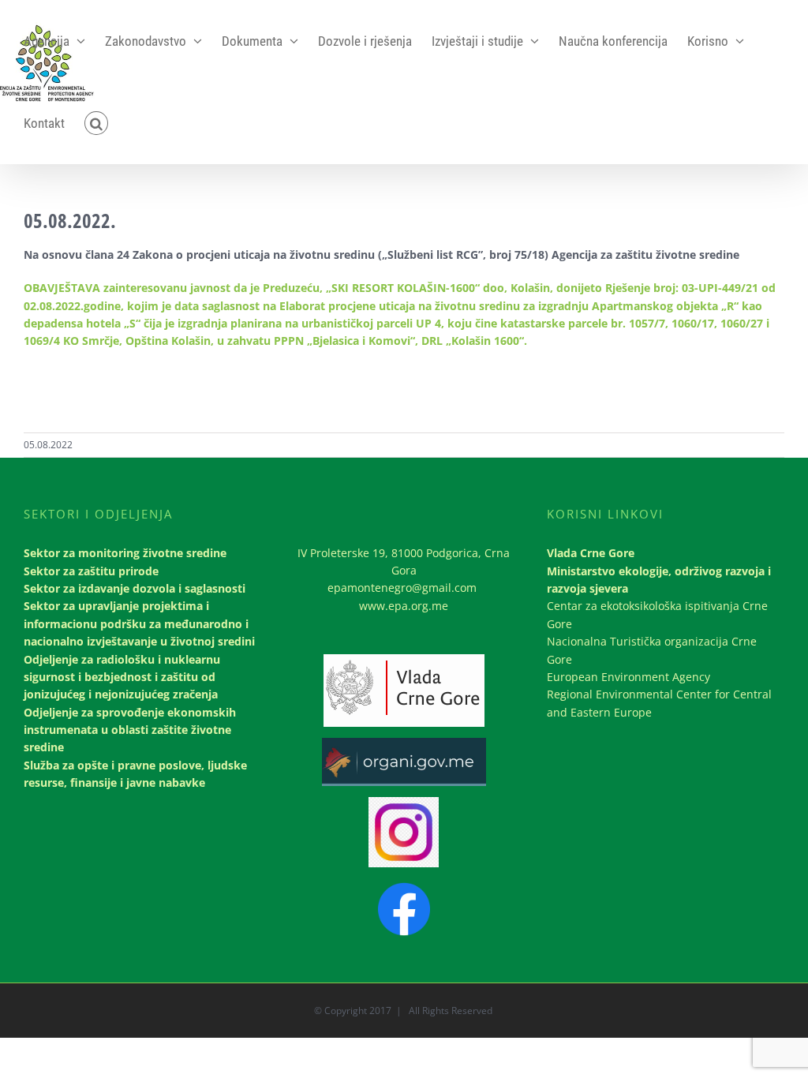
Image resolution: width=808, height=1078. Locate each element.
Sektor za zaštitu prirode (91, 570)
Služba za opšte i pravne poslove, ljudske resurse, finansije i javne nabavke (135, 774)
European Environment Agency (628, 676)
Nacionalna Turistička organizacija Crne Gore (652, 650)
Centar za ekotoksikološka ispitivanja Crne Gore (657, 614)
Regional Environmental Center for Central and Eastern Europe (659, 703)
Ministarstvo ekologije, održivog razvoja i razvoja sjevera (659, 579)
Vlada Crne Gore (590, 552)
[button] (96, 123)
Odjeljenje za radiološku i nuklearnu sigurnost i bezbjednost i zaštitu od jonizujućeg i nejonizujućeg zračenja (122, 677)
